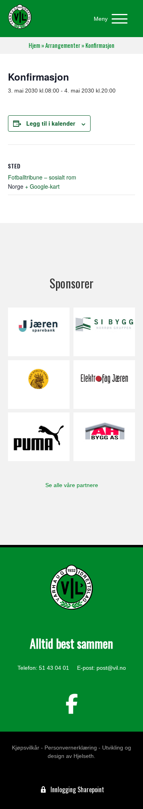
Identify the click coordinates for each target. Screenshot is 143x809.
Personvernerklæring (70, 747)
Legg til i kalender (50, 123)
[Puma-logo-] (39, 436)
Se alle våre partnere (71, 485)
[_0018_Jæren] (39, 332)
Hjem (34, 45)
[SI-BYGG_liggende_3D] (104, 332)
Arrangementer (62, 45)
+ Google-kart (42, 186)
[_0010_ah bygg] (104, 436)
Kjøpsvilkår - (27, 747)
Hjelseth (83, 756)
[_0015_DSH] (39, 384)
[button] (108, 19)
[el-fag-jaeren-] (104, 384)
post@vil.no (111, 668)
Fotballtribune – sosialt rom (42, 177)
